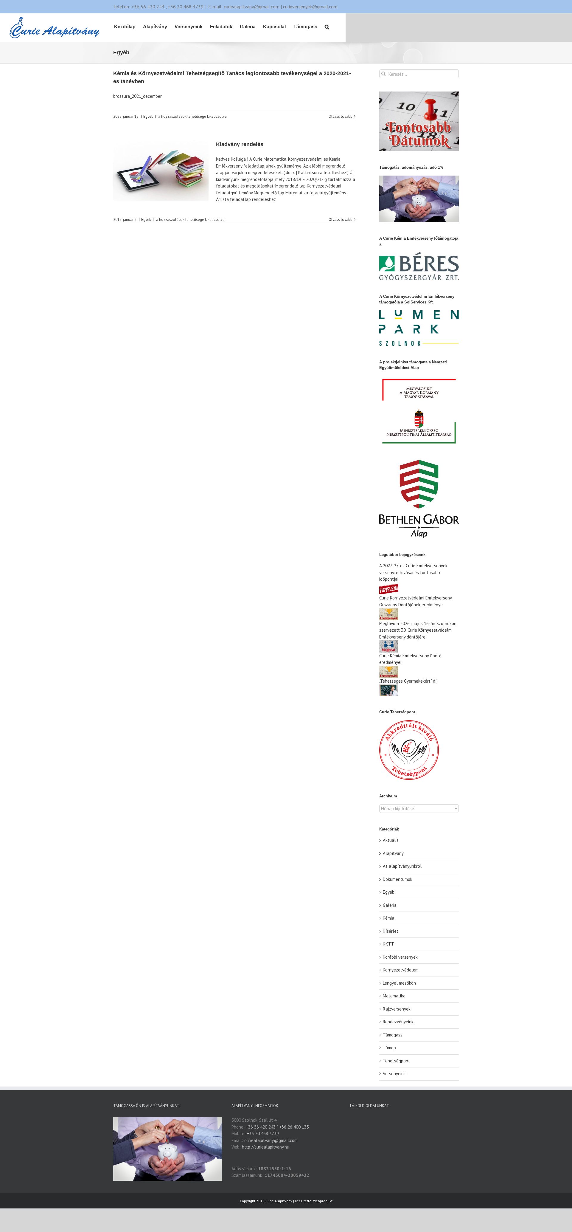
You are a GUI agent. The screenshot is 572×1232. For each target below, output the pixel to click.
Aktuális (391, 840)
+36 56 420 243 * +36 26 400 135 (277, 1127)
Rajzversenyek (397, 1009)
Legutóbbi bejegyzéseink (402, 554)
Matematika (394, 996)
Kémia (388, 918)
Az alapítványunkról (402, 866)
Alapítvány (393, 853)
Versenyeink (394, 1073)
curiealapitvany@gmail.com (271, 1140)
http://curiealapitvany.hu (265, 1147)
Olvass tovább (340, 116)
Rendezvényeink (398, 1022)
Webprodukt (322, 1201)
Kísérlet (390, 931)
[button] (327, 26)
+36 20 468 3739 (263, 1133)
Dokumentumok (397, 879)
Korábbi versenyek (400, 957)
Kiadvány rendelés (239, 144)
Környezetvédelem (401, 970)
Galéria (390, 905)
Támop (389, 1047)
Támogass (392, 1035)
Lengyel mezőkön (399, 983)
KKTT (388, 944)
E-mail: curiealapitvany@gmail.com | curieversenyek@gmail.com (273, 7)
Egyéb (148, 116)
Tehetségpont (396, 1061)
